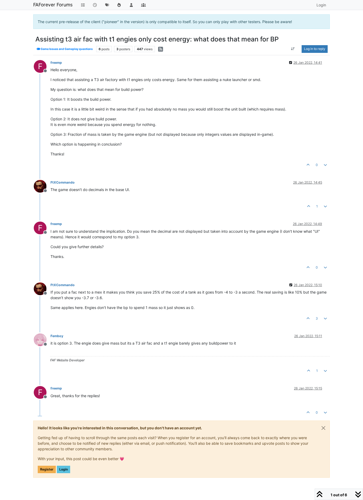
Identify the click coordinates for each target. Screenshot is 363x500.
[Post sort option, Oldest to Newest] (293, 49)
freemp (56, 63)
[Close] (323, 428)
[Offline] (42, 186)
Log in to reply (314, 49)
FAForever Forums (53, 4)
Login (63, 469)
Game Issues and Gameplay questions (66, 49)
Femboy (56, 336)
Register (46, 469)
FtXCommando (62, 182)
